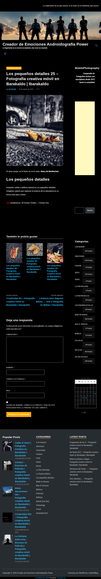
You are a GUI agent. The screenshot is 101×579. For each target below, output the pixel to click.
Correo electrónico (16, 379)
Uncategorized (42, 513)
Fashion (39, 454)
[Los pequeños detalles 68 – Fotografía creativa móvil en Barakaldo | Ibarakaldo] (14, 253)
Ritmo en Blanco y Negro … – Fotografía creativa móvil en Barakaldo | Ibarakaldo (81, 462)
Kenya (38, 466)
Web (8, 391)
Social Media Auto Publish (42, 578)
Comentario (12, 334)
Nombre (10, 367)
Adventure (40, 446)
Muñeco (39, 489)
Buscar (90, 210)
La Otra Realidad (43, 470)
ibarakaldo (12, 89)
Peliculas (39, 493)
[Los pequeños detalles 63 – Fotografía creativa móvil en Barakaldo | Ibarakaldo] (35, 249)
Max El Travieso (42, 485)
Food (38, 458)
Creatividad (40, 450)
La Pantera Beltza (43, 474)
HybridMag (93, 573)
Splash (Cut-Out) (42, 501)
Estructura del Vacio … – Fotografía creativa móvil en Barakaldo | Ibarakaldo (84, 472)
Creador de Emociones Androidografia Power (45, 44)
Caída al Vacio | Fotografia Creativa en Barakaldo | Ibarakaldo (23, 449)
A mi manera (41, 442)
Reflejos (39, 497)
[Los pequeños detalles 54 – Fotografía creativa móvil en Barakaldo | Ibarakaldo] (55, 253)
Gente (38, 462)
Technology (40, 505)
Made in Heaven (42, 481)
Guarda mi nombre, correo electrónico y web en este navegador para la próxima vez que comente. (30, 406)
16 (95, 394)
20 (86, 398)
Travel (38, 509)
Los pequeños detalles (14, 68)
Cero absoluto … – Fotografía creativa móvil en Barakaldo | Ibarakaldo (81, 482)
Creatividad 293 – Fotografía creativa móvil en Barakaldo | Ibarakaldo (23, 520)
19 (83, 398)
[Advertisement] (85, 138)
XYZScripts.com (61, 578)
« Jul (84, 412)
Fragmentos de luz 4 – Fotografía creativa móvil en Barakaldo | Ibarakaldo (83, 445)
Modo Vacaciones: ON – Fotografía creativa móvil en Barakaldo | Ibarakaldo (22, 498)
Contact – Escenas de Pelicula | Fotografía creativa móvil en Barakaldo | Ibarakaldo (22, 472)
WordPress (83, 573)
